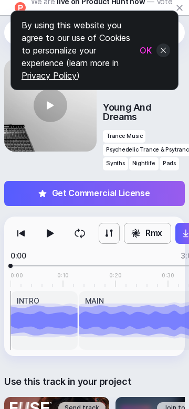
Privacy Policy (49, 75)
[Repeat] (79, 233)
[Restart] (21, 233)
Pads (169, 163)
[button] (50, 105)
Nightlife (143, 163)
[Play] (50, 233)
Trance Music (124, 136)
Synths (115, 163)
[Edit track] (109, 233)
